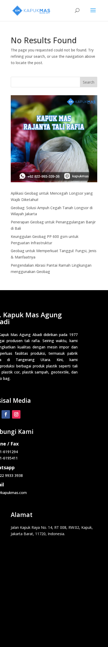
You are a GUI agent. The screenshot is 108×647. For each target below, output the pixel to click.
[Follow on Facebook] (6, 414)
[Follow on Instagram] (16, 414)
